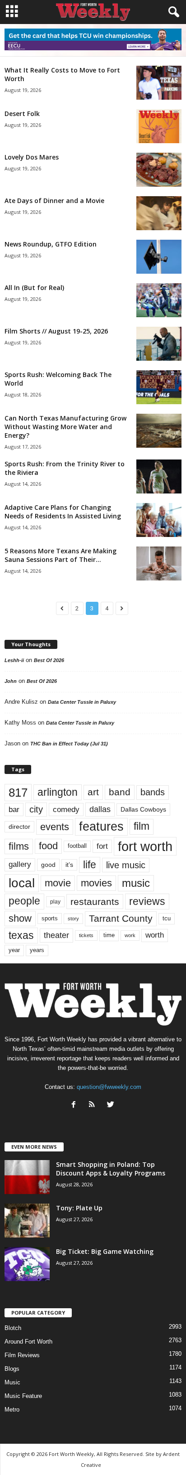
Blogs (12, 1368)
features (101, 826)
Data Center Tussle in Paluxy (82, 702)
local (22, 883)
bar (14, 809)
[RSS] (94, 1105)
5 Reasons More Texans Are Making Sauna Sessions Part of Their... (60, 555)
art (93, 792)
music (136, 883)
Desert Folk (22, 113)
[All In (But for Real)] (158, 300)
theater (56, 935)
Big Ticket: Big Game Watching (104, 1251)
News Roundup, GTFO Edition (51, 244)
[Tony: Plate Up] (27, 1221)
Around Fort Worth (28, 1341)
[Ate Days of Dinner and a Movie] (158, 213)
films (19, 846)
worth (154, 935)
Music (12, 1382)
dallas (100, 809)
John (11, 681)
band (119, 792)
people (24, 901)
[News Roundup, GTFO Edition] (158, 257)
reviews (147, 901)
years (37, 950)
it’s (69, 864)
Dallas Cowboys (143, 809)
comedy (66, 809)
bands (152, 792)
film (141, 826)
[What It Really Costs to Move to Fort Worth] (158, 83)
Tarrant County (121, 918)
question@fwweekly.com (109, 1086)
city (36, 809)
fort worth (145, 846)
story (73, 918)
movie (58, 883)
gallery (20, 864)
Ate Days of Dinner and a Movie (54, 200)
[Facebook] (75, 1105)
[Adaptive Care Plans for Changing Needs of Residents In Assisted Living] (158, 520)
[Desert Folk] (158, 126)
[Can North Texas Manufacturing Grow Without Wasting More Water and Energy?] (158, 431)
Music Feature (23, 1396)
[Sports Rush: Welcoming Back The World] (158, 387)
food (48, 846)
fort (102, 846)
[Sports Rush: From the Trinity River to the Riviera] (158, 476)
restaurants (94, 901)
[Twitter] (111, 1105)
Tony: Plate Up (79, 1208)
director (19, 826)
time (109, 935)
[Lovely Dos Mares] (158, 170)
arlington (57, 792)
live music (125, 865)
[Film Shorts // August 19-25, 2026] (158, 344)
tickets (86, 935)
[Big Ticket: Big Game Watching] (27, 1264)
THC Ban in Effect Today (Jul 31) (69, 743)
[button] (172, 12)
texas (21, 935)
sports (50, 918)
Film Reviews (22, 1355)
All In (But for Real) (34, 287)
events (54, 826)
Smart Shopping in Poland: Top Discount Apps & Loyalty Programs (110, 1168)
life (89, 864)
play (55, 902)
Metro (12, 1409)
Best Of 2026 (49, 660)
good (48, 864)
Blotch (13, 1328)
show (20, 918)
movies (96, 883)
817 (18, 792)
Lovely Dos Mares (32, 157)
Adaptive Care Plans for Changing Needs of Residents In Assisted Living (63, 511)
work (130, 935)
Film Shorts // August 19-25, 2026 (56, 331)
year (14, 950)
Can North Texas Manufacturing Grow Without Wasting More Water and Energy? (65, 427)
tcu (167, 918)
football (77, 845)
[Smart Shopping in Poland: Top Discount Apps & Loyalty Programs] (27, 1177)
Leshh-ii (14, 660)
